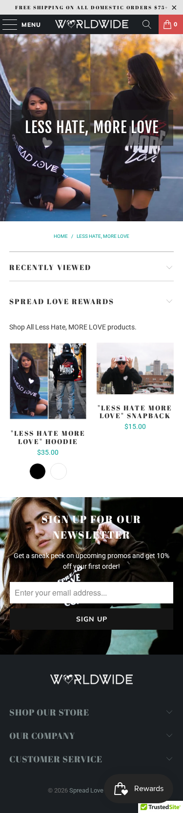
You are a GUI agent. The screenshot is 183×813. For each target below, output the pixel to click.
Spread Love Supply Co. (101, 790)
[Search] (147, 24)
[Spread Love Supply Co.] (92, 24)
